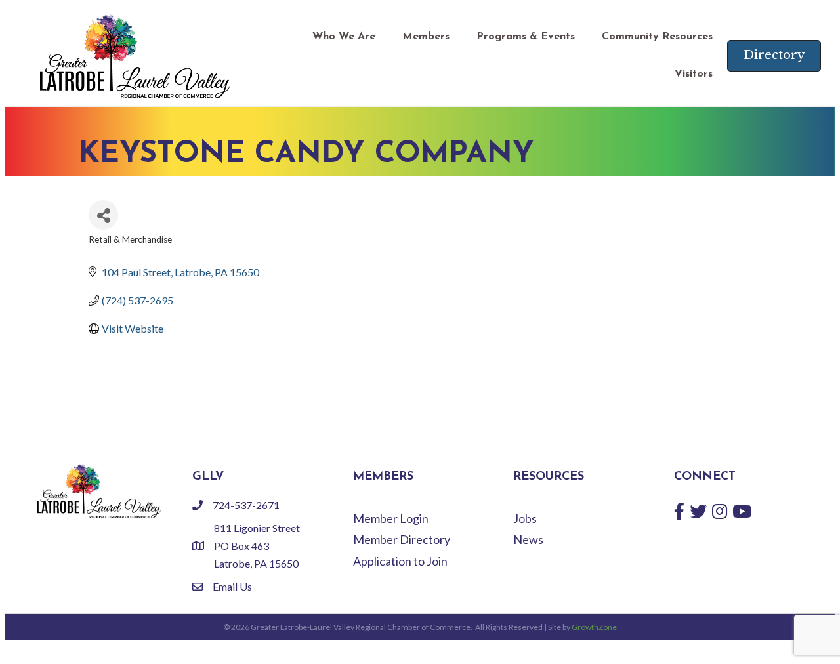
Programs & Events (525, 36)
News (528, 539)
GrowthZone (594, 627)
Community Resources (657, 36)
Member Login (391, 518)
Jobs (525, 518)
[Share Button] (103, 215)
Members (426, 36)
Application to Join (400, 561)
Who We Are (343, 36)
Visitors (694, 74)
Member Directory (401, 539)
